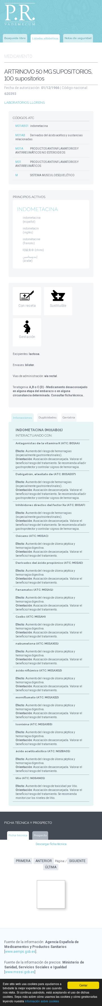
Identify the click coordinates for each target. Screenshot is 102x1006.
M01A (19, 148)
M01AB (20, 135)
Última (50, 867)
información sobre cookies (42, 1001)
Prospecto (40, 835)
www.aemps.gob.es (20, 952)
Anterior (43, 861)
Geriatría (69, 417)
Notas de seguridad (78, 38)
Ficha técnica (17, 835)
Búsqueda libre (15, 38)
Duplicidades (47, 417)
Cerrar (83, 985)
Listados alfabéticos (45, 38)
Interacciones (22, 417)
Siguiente (77, 861)
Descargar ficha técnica (51, 844)
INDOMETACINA (37, 209)
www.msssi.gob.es (20, 972)
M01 (18, 161)
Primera (23, 861)
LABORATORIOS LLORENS (24, 103)
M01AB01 (22, 125)
